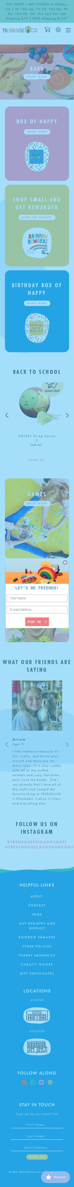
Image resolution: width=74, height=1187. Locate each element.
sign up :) (37, 622)
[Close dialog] (65, 562)
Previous (7, 415)
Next (67, 415)
